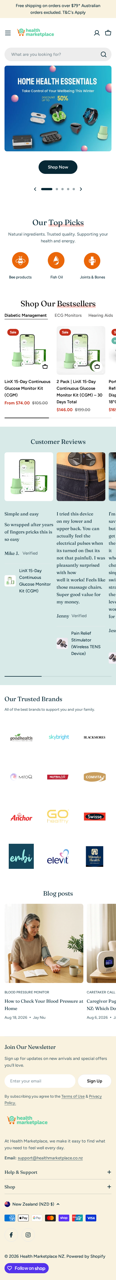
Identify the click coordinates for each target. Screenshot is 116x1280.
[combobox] (58, 54)
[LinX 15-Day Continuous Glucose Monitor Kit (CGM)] (29, 350)
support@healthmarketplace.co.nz (50, 1158)
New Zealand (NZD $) (33, 1204)
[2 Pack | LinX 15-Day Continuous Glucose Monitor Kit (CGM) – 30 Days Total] (81, 350)
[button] (46, 189)
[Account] (96, 33)
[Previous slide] (35, 189)
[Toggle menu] (8, 33)
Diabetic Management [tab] (26, 315)
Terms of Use (73, 1096)
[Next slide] (80, 189)
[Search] (103, 54)
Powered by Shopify (85, 1256)
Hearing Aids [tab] (100, 315)
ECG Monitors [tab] (68, 315)
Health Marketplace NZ (42, 1256)
